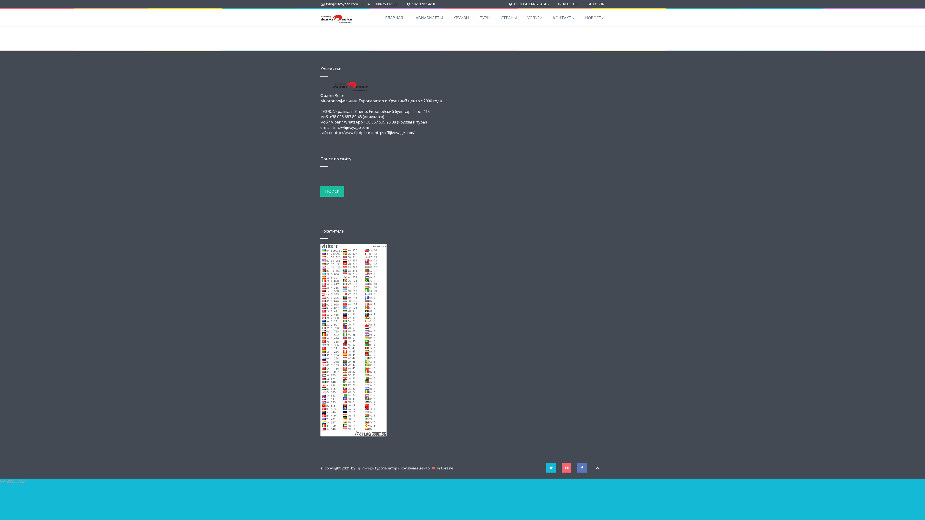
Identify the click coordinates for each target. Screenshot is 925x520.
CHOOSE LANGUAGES (531, 4)
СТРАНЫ (509, 17)
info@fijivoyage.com (342, 4)
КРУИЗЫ (461, 17)
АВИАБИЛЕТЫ (429, 17)
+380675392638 (384, 4)
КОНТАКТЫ (564, 17)
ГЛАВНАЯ (394, 17)
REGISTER (571, 4)
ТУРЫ (485, 17)
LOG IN (599, 4)
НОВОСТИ (595, 17)
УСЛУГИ (535, 17)
